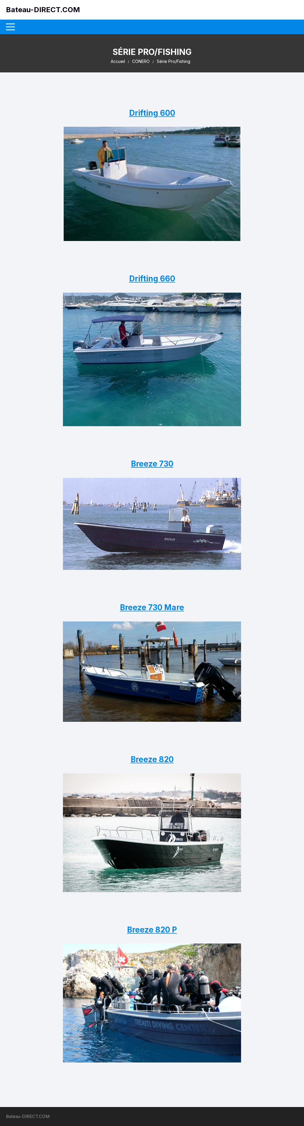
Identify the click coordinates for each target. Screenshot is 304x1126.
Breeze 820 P (152, 929)
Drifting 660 (152, 278)
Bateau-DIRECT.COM (43, 9)
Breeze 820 (152, 759)
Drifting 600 (152, 113)
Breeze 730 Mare (152, 607)
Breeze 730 (152, 463)
